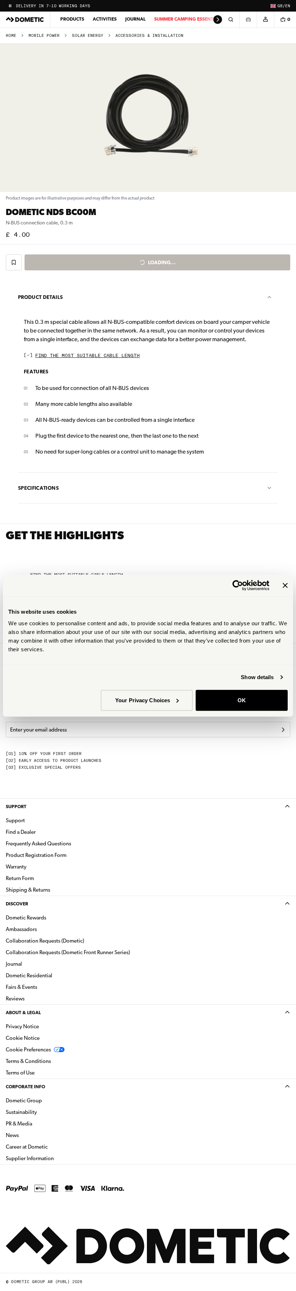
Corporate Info (25, 1086)
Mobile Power (44, 36)
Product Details (40, 297)
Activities (105, 19)
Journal (135, 19)
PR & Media (42, 1123)
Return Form (20, 878)
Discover (17, 903)
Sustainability (21, 1112)
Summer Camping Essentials (188, 19)
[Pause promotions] (10, 5)
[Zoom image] (148, 118)
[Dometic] (25, 19)
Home (11, 36)
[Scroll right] (217, 19)
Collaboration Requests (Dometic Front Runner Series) (68, 952)
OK (242, 700)
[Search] (230, 19)
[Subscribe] (283, 730)
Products (72, 19)
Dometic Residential (52, 975)
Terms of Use (20, 1072)
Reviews (15, 998)
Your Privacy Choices (142, 700)
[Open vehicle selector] (248, 19)
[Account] (265, 19)
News (35, 1135)
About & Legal (23, 1012)
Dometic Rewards (26, 917)
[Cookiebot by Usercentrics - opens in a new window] (237, 585)
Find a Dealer (21, 832)
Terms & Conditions (28, 1061)
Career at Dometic (49, 1146)
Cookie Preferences (28, 1049)
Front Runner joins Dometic (49, 6)
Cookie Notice (23, 1038)
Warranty (16, 866)
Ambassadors (21, 929)
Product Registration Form (36, 855)
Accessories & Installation (149, 36)
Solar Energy (87, 36)
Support (16, 806)
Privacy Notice (22, 1026)
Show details (257, 677)
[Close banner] (285, 585)
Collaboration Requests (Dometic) (45, 941)
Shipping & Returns (28, 890)
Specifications (38, 488)
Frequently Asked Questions (38, 843)
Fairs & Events (21, 987)
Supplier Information (30, 1158)
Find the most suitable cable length (87, 355)
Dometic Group (46, 1100)
